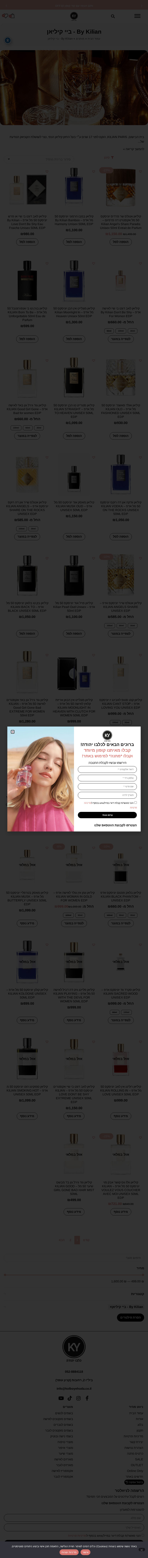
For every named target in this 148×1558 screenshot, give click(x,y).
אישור (85, 1552)
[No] (142, 1549)
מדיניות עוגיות (69, 1552)
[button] (12, 731)
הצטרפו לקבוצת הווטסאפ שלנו (115, 825)
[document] (74, 779)
